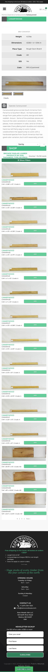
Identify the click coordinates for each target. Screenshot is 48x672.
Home (4, 15)
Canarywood (20, 15)
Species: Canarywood (17, 106)
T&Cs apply (40, 1)
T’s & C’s (33, 664)
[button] (24, 160)
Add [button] (35, 183)
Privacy (27, 666)
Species (11, 15)
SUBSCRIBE (25, 655)
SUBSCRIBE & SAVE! (24, 669)
